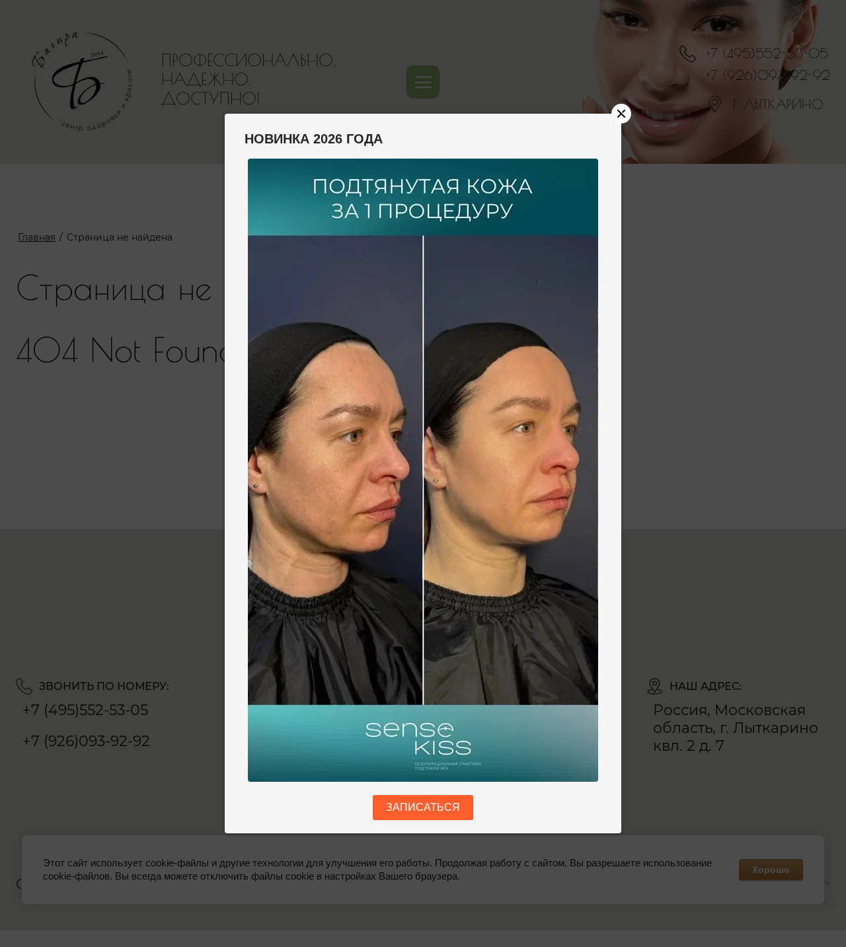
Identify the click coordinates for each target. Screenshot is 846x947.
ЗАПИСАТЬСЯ (423, 807)
